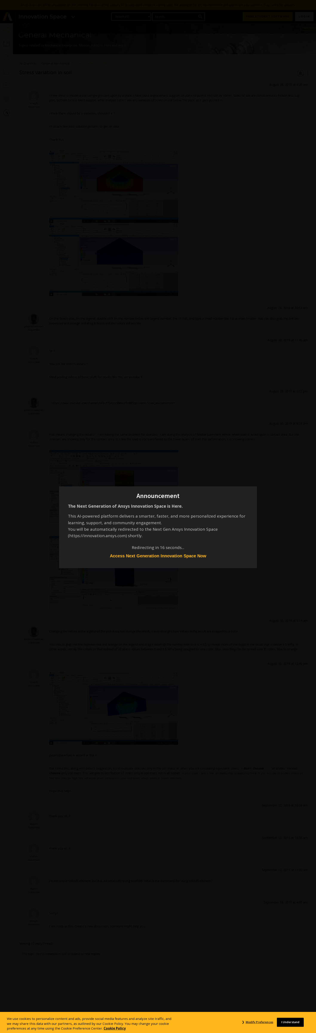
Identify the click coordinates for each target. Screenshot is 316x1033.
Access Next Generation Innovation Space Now (158, 556)
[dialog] (158, 516)
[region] (158, 1022)
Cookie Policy (115, 1028)
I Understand (290, 1022)
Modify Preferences (259, 1022)
